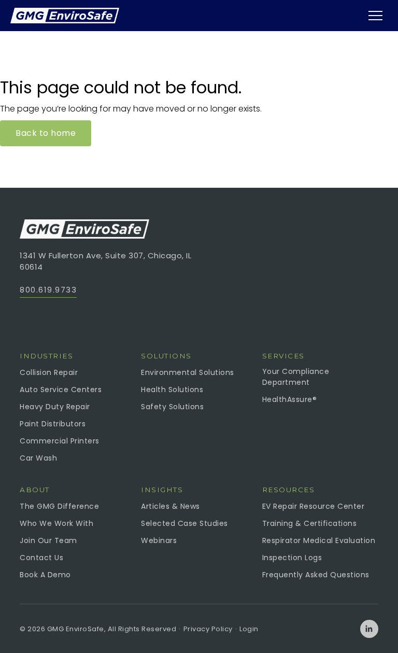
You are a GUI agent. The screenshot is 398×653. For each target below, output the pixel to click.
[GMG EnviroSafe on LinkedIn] (369, 629)
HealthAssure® (289, 399)
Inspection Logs (292, 557)
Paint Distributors (53, 424)
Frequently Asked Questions (315, 574)
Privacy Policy (208, 629)
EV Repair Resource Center (313, 506)
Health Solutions (172, 389)
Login (249, 629)
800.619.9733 (48, 289)
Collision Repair (49, 372)
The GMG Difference (59, 506)
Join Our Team (48, 540)
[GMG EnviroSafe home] (64, 16)
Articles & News (170, 506)
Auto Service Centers (61, 389)
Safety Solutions (172, 406)
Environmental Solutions (187, 372)
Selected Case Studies (184, 523)
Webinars (159, 540)
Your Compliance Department (296, 376)
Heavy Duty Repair (55, 406)
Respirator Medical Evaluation (319, 540)
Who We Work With (56, 523)
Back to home (46, 133)
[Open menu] (375, 15)
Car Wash (38, 458)
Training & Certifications (309, 523)
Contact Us (41, 557)
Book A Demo (45, 574)
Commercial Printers (60, 441)
